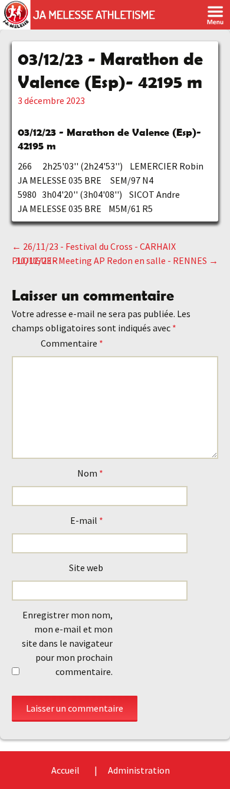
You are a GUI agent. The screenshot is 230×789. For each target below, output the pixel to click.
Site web (86, 567)
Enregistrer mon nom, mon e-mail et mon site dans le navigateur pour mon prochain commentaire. (67, 643)
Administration (139, 770)
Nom (90, 473)
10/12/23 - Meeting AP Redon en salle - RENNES (117, 260)
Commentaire (72, 343)
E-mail (86, 520)
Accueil (65, 770)
